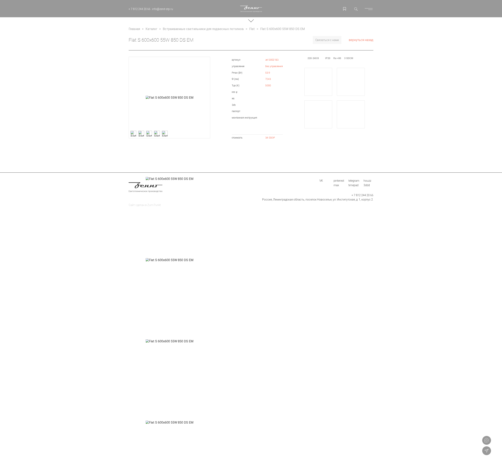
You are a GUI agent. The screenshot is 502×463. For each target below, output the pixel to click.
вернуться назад (361, 40)
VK (321, 180)
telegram (353, 180)
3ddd (367, 185)
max (336, 185)
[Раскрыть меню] (369, 9)
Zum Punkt (154, 205)
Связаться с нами (327, 40)
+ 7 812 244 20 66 (139, 9)
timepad (353, 185)
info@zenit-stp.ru (162, 9)
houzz (367, 180)
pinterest (339, 180)
